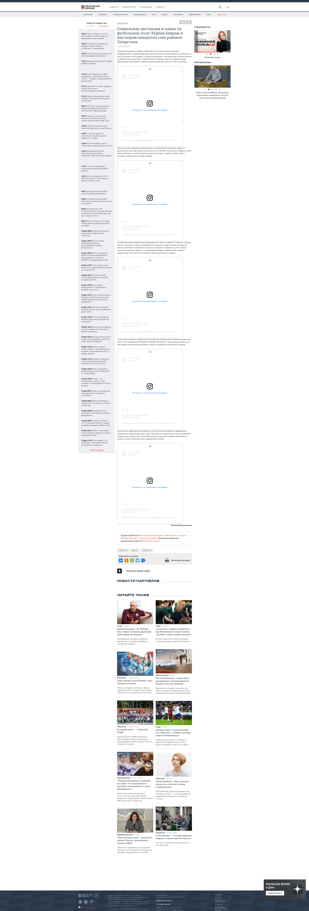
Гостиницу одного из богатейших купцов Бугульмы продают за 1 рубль (93, 135)
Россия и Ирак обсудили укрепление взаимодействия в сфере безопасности (92, 244)
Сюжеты (160, 7)
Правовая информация (220, 901)
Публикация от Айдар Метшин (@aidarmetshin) (140, 140)
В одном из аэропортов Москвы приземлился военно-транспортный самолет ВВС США (95, 118)
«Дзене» (156, 541)
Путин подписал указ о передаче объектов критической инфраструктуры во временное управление (96, 298)
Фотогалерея (129, 7)
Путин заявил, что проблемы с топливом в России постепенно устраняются (94, 442)
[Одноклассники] (189, 22)
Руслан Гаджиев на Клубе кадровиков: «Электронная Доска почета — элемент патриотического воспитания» (96, 77)
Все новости (104, 26)
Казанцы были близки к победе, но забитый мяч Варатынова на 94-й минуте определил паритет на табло (173, 737)
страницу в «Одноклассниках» (142, 538)
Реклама (218, 897)
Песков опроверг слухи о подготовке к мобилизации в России (96, 144)
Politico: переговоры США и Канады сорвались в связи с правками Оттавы (96, 432)
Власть (134, 550)
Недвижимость (140, 14)
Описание (219, 904)
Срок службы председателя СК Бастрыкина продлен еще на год (93, 287)
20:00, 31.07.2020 (124, 46)
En (227, 7)
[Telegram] (137, 560)
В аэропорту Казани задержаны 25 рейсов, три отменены (95, 233)
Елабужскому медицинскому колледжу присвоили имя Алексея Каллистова (95, 98)
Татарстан (146, 550)
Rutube (146, 541)
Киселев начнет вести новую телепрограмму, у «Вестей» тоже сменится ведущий (96, 339)
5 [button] (219, 89)
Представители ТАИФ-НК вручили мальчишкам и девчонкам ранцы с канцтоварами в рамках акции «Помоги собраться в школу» (134, 736)
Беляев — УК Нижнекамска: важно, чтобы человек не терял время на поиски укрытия (96, 382)
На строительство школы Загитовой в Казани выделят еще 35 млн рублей (96, 201)
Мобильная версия (164, 900)
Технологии (178, 14)
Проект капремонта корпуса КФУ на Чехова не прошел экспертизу (96, 403)
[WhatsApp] (132, 560)
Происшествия (124, 777)
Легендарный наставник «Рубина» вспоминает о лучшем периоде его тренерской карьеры (134, 636)
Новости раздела (97, 450)
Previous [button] (196, 41)
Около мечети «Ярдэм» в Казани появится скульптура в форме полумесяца (96, 329)
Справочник (146, 7)
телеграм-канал (149, 535)
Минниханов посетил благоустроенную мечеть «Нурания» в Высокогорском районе (96, 153)
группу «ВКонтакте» (167, 535)
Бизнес (165, 14)
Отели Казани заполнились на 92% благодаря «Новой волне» (96, 54)
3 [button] (214, 54)
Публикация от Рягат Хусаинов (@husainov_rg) (140, 423)
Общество (221, 14)
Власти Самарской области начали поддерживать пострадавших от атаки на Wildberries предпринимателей (94, 256)
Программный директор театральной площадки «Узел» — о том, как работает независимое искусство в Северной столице (173, 790)
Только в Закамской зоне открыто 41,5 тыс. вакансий (174, 840)
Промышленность (120, 14)
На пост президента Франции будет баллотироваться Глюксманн (95, 319)
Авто (154, 14)
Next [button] (229, 41)
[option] (212, 41)
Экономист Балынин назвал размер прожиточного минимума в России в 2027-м (95, 361)
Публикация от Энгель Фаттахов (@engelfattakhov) (142, 517)
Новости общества (96, 23)
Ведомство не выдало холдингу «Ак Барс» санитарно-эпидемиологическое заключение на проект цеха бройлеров (173, 685)
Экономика (102, 14)
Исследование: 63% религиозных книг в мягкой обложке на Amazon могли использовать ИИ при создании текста (96, 212)
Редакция (219, 895)
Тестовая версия (163, 904)
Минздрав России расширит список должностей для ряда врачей (95, 413)
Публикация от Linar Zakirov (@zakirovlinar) (140, 235)
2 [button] (210, 54)
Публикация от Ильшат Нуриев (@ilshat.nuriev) (140, 332)
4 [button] (218, 54)
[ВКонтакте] (182, 22)
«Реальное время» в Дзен (138, 571)
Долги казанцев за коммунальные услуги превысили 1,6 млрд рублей (95, 371)
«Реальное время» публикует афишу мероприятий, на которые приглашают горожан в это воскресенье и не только (134, 686)
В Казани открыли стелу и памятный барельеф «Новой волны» (96, 127)
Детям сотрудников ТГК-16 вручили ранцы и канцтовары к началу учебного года (94, 178)
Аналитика (87, 14)
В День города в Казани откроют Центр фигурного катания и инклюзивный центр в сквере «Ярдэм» (95, 350)
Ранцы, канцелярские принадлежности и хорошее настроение (95, 393)
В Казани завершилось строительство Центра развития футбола (95, 168)
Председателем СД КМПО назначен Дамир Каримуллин (94, 192)
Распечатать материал (180, 560)
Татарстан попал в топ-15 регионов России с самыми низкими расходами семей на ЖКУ (95, 422)
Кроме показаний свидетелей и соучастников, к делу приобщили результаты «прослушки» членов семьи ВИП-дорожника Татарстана (134, 790)
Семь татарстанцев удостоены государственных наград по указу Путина (96, 267)
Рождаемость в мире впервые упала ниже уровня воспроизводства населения (96, 88)
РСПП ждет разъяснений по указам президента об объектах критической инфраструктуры (95, 108)
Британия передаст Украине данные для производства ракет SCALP (96, 309)
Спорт (208, 14)
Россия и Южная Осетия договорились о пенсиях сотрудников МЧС (94, 277)
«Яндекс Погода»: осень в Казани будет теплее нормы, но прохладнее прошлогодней (94, 36)
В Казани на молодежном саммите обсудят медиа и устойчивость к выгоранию (94, 46)
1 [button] (207, 54)
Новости (114, 7)
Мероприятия (195, 14)
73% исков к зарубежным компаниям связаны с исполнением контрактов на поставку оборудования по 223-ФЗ (135, 845)
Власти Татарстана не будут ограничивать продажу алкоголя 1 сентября (95, 223)
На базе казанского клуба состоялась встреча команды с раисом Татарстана (173, 634)
